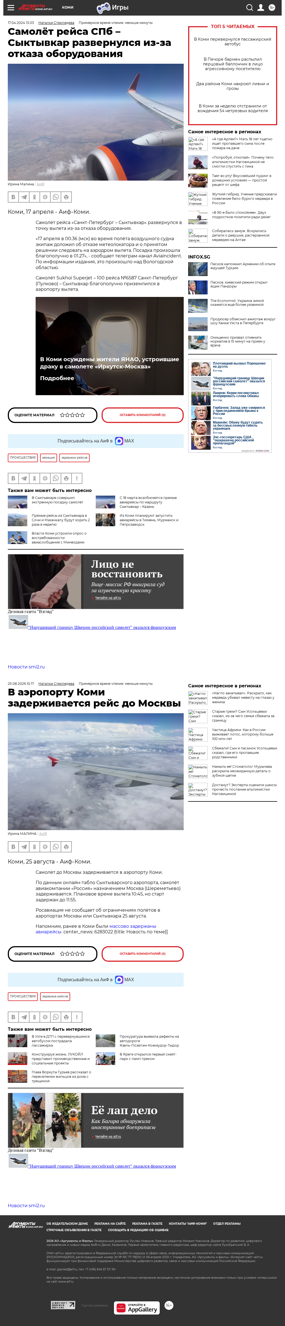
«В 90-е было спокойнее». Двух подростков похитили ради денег (241, 214)
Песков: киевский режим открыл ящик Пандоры (238, 284)
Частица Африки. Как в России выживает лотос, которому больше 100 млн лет (242, 734)
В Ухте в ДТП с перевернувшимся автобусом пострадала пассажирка (61, 1040)
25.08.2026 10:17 (21, 684)
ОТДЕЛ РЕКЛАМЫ (226, 1224)
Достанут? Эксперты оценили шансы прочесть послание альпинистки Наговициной (244, 789)
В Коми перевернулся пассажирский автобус (232, 41)
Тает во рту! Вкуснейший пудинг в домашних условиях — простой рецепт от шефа (241, 180)
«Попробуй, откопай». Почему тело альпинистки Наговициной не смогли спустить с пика (243, 161)
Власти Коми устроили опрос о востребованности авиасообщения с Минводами (59, 537)
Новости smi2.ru (26, 667)
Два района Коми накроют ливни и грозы (232, 86)
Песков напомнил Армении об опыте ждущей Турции (242, 266)
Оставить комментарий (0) (143, 415)
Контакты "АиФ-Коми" (188, 1224)
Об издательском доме (67, 1224)
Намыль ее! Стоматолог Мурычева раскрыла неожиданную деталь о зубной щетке (242, 771)
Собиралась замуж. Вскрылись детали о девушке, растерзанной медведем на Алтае (240, 235)
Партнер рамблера (94, 1305)
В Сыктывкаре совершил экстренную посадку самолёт (57, 500)
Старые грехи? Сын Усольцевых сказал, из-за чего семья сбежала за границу (243, 715)
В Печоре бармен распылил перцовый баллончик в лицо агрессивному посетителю (233, 64)
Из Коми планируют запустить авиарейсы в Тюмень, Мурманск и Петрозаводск (149, 520)
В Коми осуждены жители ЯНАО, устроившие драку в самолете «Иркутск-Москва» (109, 363)
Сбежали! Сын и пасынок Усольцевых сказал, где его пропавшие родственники (244, 752)
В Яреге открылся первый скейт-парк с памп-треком (148, 1056)
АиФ (41, 184)
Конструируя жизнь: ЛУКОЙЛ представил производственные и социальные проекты (61, 1058)
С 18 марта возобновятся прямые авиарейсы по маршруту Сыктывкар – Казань (148, 502)
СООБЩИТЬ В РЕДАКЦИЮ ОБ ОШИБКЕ (138, 1230)
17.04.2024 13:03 (21, 23)
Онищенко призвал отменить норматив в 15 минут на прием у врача (237, 341)
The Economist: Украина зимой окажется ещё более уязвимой (237, 303)
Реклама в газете (147, 1224)
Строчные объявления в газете (74, 1230)
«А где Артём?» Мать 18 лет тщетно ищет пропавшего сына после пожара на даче (242, 143)
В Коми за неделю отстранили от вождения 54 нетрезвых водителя (233, 108)
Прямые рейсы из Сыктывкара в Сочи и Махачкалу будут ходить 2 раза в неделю (61, 520)
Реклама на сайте (110, 1224)
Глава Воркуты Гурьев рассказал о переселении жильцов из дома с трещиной (61, 1076)
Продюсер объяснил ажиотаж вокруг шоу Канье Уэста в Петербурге (243, 321)
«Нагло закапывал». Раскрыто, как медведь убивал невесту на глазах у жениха (243, 697)
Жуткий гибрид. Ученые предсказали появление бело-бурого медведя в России (244, 198)
